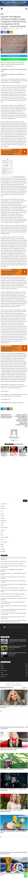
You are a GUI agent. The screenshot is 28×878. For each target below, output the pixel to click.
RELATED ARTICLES (9, 444)
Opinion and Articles (5, 537)
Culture (2, 513)
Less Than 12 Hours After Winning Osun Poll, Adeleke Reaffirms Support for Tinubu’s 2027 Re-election (13, 610)
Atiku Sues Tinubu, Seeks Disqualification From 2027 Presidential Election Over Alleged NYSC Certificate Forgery (14, 621)
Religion (2, 544)
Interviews (3, 530)
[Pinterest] (8, 32)
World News (3, 551)
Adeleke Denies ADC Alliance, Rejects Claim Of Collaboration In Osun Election (13, 581)
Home (2, 11)
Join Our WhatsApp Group (14, 59)
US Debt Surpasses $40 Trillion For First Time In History (12, 563)
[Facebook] (2, 32)
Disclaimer (8, 683)
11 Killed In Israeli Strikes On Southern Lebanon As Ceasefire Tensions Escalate (13, 617)
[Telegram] (13, 440)
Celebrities (3, 508)
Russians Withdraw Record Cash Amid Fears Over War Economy (13, 561)
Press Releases (4, 541)
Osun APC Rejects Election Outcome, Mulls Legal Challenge (13, 593)
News (5, 11)
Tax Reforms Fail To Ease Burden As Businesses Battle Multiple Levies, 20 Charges (13, 614)
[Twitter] (5, 32)
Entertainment (3, 520)
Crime (2, 510)
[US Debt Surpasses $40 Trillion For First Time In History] (4, 654)
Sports (2, 546)
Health (2, 525)
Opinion (2, 534)
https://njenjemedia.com (14, 438)
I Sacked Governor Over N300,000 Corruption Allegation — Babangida (4, 454)
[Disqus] (14, 479)
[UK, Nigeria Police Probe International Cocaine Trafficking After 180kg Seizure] (4, 641)
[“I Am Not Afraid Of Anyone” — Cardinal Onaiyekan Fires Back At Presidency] (14, 449)
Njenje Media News (5, 28)
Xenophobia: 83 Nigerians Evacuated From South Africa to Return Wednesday (14, 599)
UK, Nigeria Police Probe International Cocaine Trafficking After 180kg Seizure (13, 558)
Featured (2, 522)
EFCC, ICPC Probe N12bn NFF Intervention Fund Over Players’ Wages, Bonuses (13, 566)
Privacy (13, 683)
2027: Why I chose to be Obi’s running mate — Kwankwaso (12, 588)
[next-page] (14, 458)
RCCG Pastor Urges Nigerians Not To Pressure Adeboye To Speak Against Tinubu (23, 454)
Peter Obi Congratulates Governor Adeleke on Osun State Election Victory (14, 606)
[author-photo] (14, 432)
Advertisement (18, 683)
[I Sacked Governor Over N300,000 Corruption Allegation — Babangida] (5, 449)
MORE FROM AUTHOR (18, 444)
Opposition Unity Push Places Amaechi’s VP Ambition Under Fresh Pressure (14, 591)
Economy (2, 515)
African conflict (4, 503)
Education (3, 518)
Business (2, 506)
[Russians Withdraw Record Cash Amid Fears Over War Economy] (4, 648)
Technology (3, 549)
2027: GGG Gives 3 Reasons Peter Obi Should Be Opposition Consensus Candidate (13, 603)
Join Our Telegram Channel (14, 55)
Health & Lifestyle (4, 527)
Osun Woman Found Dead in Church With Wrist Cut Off (12, 596)
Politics (2, 539)
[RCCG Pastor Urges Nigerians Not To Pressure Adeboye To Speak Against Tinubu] (23, 449)
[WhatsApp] (11, 32)
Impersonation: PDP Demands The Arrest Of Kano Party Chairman (7, 416)
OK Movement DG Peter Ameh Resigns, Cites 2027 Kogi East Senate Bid (13, 577)
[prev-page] (13, 458)
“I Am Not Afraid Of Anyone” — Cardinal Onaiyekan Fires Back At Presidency (13, 454)
